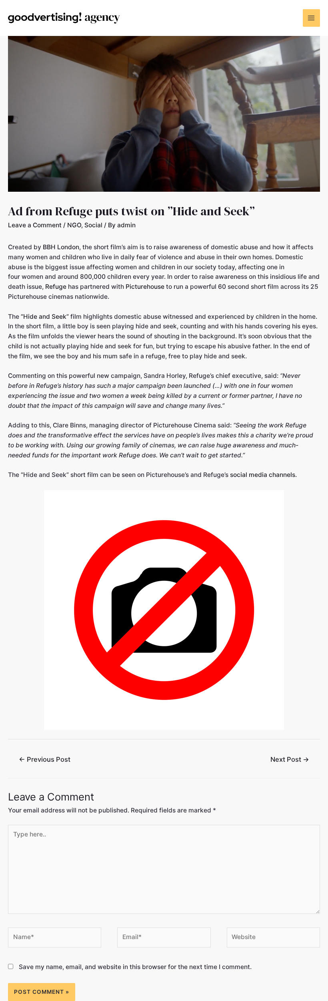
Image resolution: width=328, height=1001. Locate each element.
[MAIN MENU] (311, 17)
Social (93, 225)
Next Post (289, 759)
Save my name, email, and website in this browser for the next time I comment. (135, 967)
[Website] (273, 939)
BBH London (61, 247)
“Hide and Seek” (45, 316)
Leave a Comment (35, 225)
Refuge (55, 286)
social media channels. (263, 475)
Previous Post (44, 759)
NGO (74, 225)
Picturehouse (145, 286)
